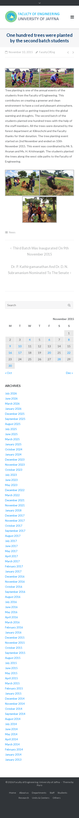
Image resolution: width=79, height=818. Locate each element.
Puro (39, 785)
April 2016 (11, 617)
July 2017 (11, 541)
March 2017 (12, 561)
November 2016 (15, 581)
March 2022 (12, 495)
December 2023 (15, 459)
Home (12, 792)
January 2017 (13, 571)
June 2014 (11, 729)
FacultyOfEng (47, 52)
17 (19, 352)
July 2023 (11, 474)
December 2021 (15, 500)
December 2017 (15, 515)
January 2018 (13, 510)
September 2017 (15, 530)
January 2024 (13, 454)
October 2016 (13, 586)
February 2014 (14, 749)
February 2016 (14, 627)
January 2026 (13, 408)
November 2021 (15, 505)
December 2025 (15, 413)
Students (62, 792)
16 (10, 352)
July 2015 (11, 663)
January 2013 (13, 759)
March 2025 (12, 439)
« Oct (8, 373)
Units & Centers (40, 797)
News (12, 232)
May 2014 (11, 734)
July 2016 (11, 602)
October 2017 (13, 525)
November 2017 (15, 520)
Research (24, 797)
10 (19, 346)
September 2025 (15, 418)
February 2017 (14, 566)
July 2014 (11, 724)
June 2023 (11, 480)
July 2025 (11, 429)
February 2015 (14, 688)
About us (24, 792)
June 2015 (11, 668)
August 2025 (12, 424)
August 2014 (12, 719)
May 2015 (11, 673)
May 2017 (11, 551)
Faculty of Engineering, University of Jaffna (37, 782)
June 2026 (11, 398)
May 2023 (11, 485)
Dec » (69, 373)
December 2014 (15, 698)
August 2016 (12, 596)
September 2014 (15, 713)
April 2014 (11, 739)
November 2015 (15, 642)
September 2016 (15, 591)
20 (49, 352)
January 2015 (13, 693)
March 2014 (12, 744)
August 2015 (12, 658)
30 (10, 365)
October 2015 (13, 647)
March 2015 (12, 683)
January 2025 (13, 444)
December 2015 (15, 637)
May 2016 (11, 612)
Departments (39, 792)
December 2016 (15, 576)
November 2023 (15, 464)
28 (59, 359)
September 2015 (15, 652)
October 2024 (13, 449)
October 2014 (13, 708)
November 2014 (15, 703)
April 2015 (11, 678)
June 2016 (11, 607)
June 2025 (11, 434)
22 (68, 352)
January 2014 (13, 754)
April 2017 (11, 556)
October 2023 (13, 469)
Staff (52, 792)
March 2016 (12, 622)
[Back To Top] (69, 808)
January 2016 (13, 632)
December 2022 (15, 490)
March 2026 (12, 403)
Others (57, 797)
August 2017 (12, 535)
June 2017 (11, 546)
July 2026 (11, 393)
